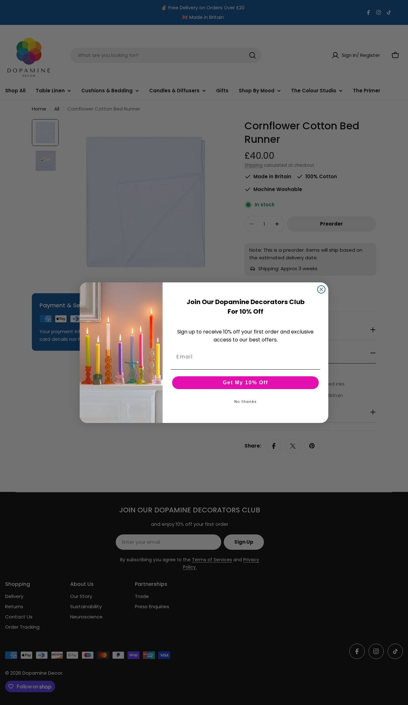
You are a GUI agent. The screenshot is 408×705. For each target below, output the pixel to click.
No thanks (245, 401)
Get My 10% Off (245, 382)
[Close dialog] (321, 289)
